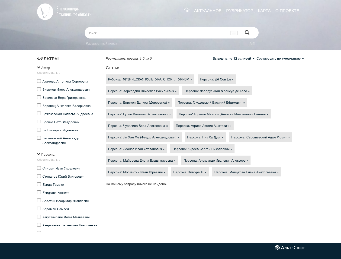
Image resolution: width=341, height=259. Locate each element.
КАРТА (264, 10)
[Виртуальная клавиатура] (234, 33)
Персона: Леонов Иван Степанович (136, 148)
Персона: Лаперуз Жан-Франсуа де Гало (217, 90)
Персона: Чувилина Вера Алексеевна (138, 125)
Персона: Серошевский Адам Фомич (260, 137)
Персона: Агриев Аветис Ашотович (203, 125)
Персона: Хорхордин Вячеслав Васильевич (142, 90)
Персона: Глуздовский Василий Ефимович (211, 102)
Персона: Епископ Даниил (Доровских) (139, 102)
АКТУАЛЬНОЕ (208, 10)
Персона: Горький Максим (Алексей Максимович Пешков (223, 114)
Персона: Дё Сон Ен (217, 79)
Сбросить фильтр (48, 72)
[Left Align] (247, 32)
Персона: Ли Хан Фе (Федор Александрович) (143, 137)
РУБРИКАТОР (239, 10)
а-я (252, 43)
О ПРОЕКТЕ (287, 10)
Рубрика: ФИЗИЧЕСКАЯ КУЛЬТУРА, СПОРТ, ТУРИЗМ (150, 79)
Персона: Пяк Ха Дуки (205, 137)
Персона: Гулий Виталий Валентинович (139, 114)
